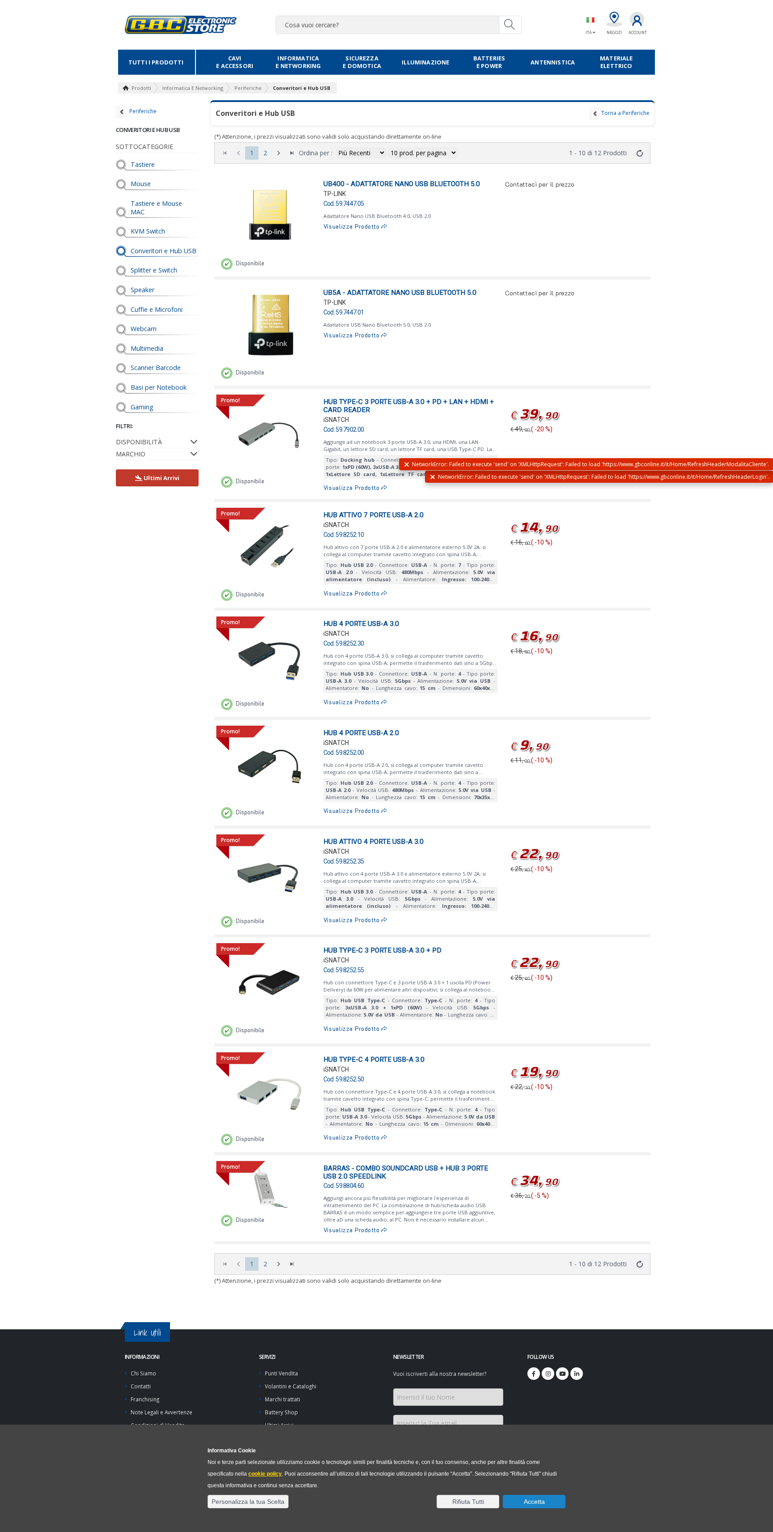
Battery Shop (281, 1412)
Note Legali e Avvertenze (161, 1412)
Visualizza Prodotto (352, 226)
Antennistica (553, 62)
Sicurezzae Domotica (362, 62)
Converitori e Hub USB (301, 88)
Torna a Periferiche (625, 113)
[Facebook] (533, 1373)
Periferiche (248, 88)
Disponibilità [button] (139, 442)
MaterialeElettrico (616, 62)
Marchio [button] (130, 454)
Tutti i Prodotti (156, 62)
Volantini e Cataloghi (290, 1386)
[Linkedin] (576, 1373)
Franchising (145, 1399)
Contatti (141, 1386)
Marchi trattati (282, 1399)
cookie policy (265, 1474)
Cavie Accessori (234, 62)
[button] (248, 1501)
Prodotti (141, 88)
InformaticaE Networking (298, 62)
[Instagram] (548, 1373)
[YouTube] (562, 1373)
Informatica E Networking (192, 88)
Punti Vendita (281, 1373)
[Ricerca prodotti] (510, 24)
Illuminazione (425, 62)
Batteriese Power (489, 62)
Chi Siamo (143, 1373)
